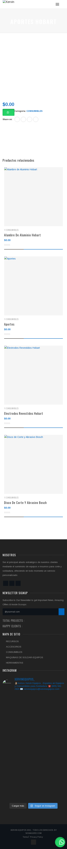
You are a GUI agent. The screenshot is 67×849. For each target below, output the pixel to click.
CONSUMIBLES (34, 111)
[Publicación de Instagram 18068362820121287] (12, 789)
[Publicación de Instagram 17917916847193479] (54, 789)
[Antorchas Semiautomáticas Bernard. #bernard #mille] (33, 791)
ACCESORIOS (13, 646)
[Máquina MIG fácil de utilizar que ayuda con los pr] (54, 718)
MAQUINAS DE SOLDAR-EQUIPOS (24, 657)
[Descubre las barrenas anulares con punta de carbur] (12, 731)
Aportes (9, 324)
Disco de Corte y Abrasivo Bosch (25, 502)
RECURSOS (12, 641)
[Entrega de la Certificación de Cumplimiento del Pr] (33, 738)
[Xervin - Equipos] (8, 2)
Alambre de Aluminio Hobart (22, 235)
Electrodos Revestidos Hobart (23, 413)
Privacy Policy (36, 837)
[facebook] (17, 119)
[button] (60, 842)
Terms (25, 837)
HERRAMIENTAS (14, 662)
